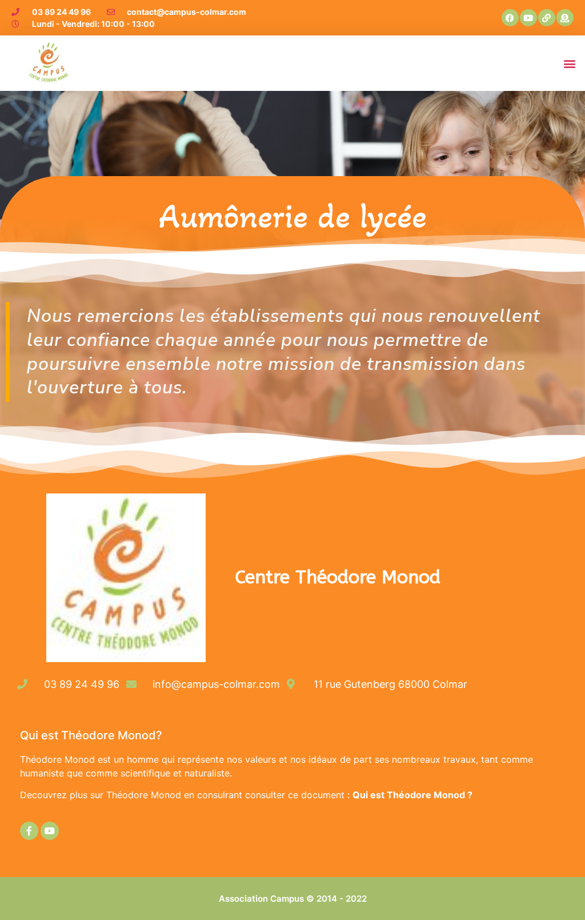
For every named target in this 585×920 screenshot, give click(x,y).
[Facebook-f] (29, 831)
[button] (569, 63)
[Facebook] (510, 17)
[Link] (546, 17)
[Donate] (565, 17)
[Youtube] (528, 17)
